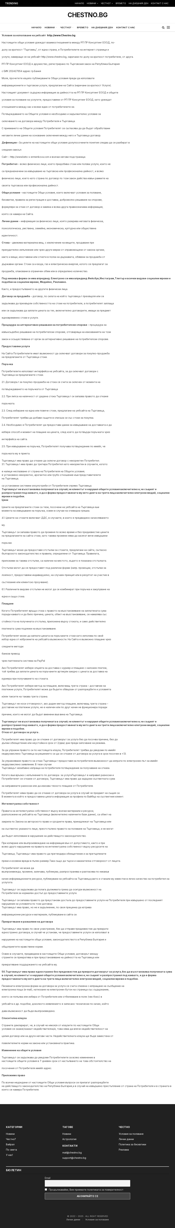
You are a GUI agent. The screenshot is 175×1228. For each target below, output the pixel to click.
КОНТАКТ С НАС (160, 3)
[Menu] (168, 27)
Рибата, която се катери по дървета (45, 3)
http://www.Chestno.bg (61, 35)
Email (47, 1177)
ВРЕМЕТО (121, 3)
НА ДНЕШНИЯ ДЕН (138, 3)
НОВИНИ (91, 3)
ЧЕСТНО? (106, 3)
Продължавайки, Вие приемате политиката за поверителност (85, 1189)
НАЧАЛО (79, 3)
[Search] (163, 27)
